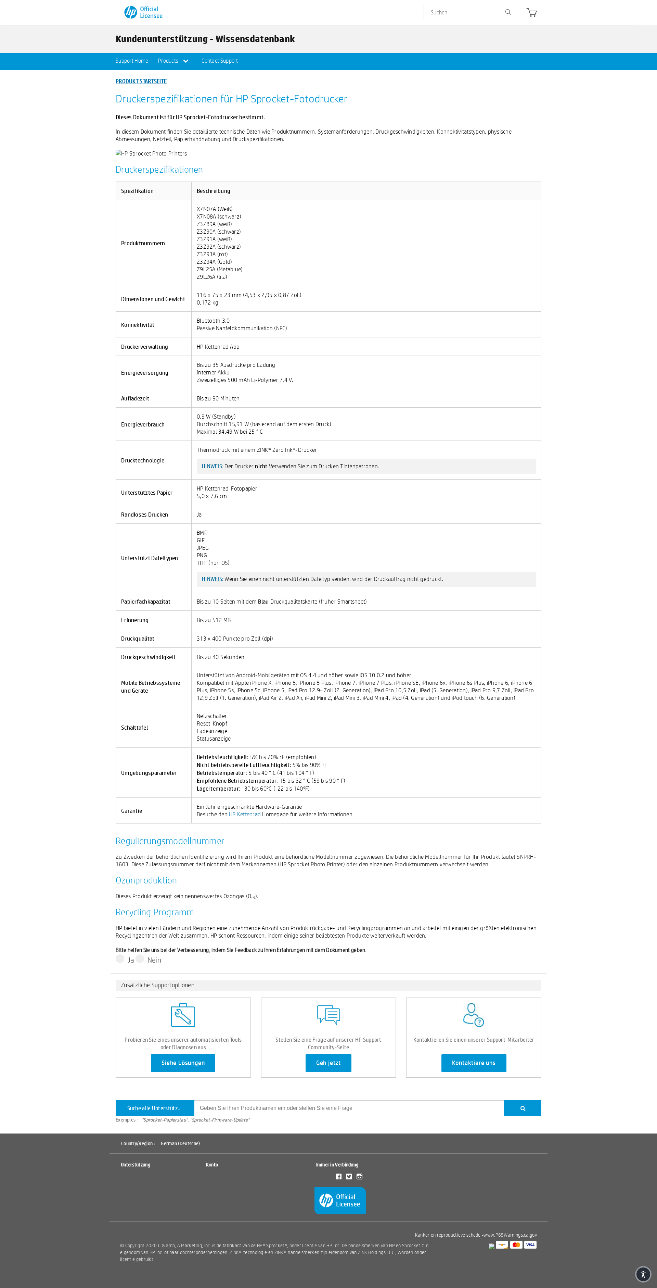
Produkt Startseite (141, 81)
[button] (643, 1274)
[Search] (522, 1108)
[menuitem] (132, 61)
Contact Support (220, 60)
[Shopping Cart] (531, 14)
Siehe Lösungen (183, 1063)
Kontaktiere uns (474, 1063)
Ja (131, 960)
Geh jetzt (328, 1063)
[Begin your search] (508, 12)
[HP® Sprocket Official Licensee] (144, 12)
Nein (154, 960)
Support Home (132, 60)
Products (169, 60)
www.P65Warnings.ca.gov (510, 1235)
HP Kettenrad (245, 814)
